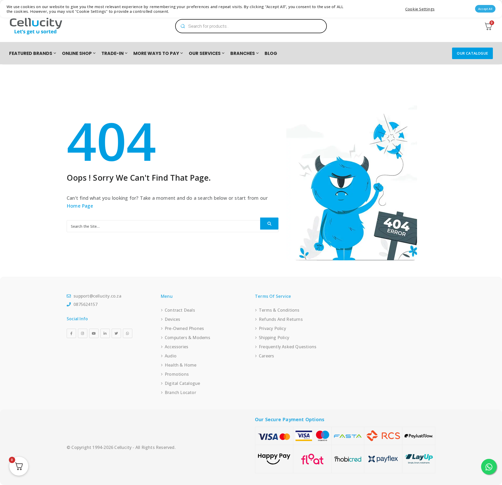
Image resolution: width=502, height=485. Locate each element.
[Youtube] (94, 333)
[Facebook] (71, 333)
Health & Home (181, 365)
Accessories (176, 347)
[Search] (269, 224)
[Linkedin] (105, 333)
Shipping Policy (274, 337)
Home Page (80, 206)
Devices (172, 319)
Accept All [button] (485, 9)
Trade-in (112, 53)
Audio (170, 356)
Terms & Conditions (279, 310)
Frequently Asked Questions (287, 347)
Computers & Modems (187, 337)
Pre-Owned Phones (184, 328)
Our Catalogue (472, 53)
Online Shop (77, 53)
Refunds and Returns (281, 319)
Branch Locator (180, 392)
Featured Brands (30, 53)
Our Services (205, 53)
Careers (266, 356)
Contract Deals (180, 310)
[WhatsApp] (127, 333)
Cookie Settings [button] (420, 9)
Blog (271, 53)
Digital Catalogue (182, 383)
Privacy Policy (272, 328)
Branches (242, 53)
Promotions (177, 374)
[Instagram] (82, 333)
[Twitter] (116, 333)
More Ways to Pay (156, 53)
